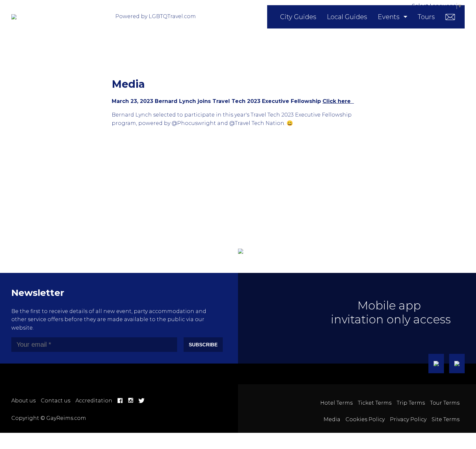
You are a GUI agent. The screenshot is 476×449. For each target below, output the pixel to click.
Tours (426, 17)
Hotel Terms (336, 403)
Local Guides (347, 17)
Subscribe (203, 344)
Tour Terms (444, 403)
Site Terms (445, 419)
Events (389, 17)
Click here (338, 101)
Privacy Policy (408, 419)
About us (23, 401)
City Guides (298, 17)
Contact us (55, 401)
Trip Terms (411, 403)
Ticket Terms (374, 403)
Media (331, 419)
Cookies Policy (365, 419)
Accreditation (93, 401)
